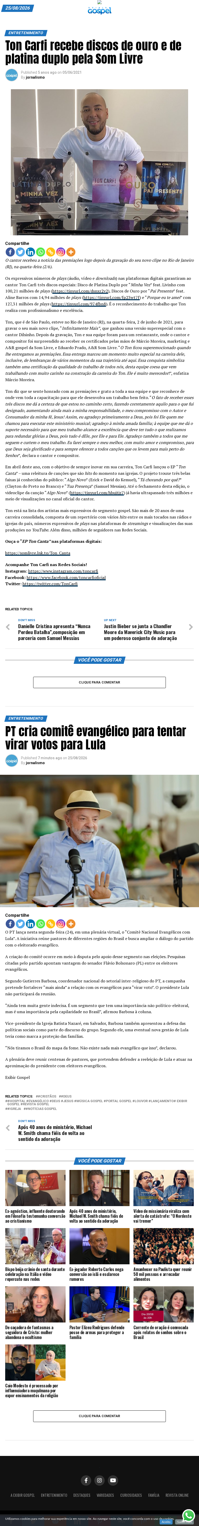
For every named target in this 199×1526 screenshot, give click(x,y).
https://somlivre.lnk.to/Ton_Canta (37, 553)
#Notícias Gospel (41, 1109)
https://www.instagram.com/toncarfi (63, 571)
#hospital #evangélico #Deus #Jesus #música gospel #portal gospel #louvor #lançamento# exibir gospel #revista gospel (97, 1103)
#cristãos (47, 1096)
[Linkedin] (30, 252)
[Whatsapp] (40, 252)
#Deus (66, 1096)
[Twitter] (20, 252)
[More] (70, 252)
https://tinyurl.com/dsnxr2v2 (80, 291)
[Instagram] (60, 252)
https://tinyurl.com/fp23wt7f (111, 297)
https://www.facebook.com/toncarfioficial (66, 577)
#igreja (14, 1109)
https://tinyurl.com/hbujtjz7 (97, 492)
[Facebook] (10, 252)
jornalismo (35, 77)
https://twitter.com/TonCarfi (50, 584)
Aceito (166, 1521)
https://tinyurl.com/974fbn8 (79, 304)
